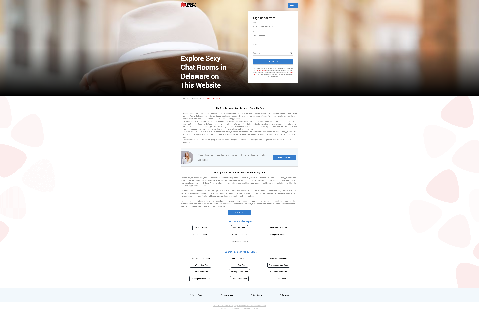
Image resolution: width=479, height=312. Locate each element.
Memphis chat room (239, 278)
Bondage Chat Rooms (239, 241)
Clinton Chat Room (200, 272)
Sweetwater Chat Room (200, 258)
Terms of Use (228, 295)
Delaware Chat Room (278, 258)
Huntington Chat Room (239, 272)
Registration (284, 157)
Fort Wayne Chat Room (200, 265)
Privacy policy (261, 70)
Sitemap (285, 295)
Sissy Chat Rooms (200, 234)
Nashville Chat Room (278, 272)
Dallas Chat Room (239, 265)
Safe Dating (257, 295)
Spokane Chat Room (239, 258)
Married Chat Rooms (239, 234)
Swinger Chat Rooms (278, 234)
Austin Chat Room (278, 278)
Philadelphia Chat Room (200, 278)
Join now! (239, 213)
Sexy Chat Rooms (239, 228)
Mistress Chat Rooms (278, 228)
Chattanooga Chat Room (278, 265)
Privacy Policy (197, 295)
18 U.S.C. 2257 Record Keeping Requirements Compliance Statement (239, 305)
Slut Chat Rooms (200, 228)
